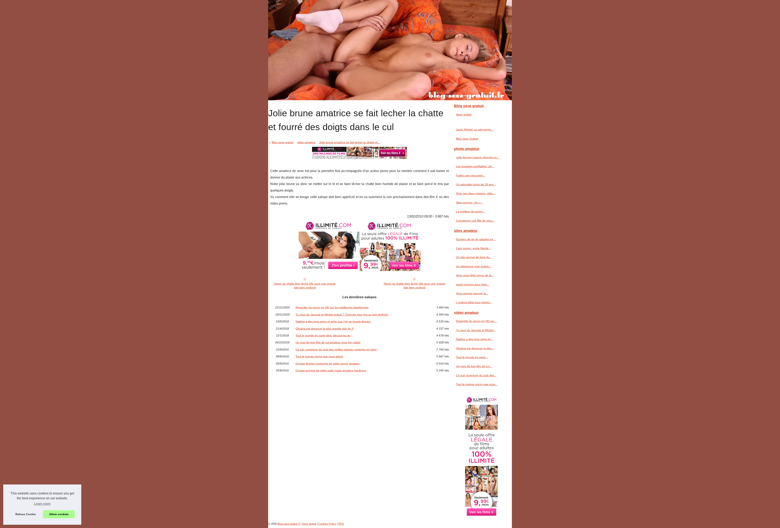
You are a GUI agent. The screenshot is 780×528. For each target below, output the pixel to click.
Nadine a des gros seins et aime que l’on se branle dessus (333, 321)
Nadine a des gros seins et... (474, 339)
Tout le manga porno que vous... (477, 384)
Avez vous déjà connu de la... (475, 275)
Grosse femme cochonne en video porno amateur (328, 363)
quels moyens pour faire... (473, 284)
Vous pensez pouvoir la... (472, 293)
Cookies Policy (327, 523)
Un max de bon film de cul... (474, 366)
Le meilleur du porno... (470, 211)
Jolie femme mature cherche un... (477, 157)
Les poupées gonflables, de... (475, 166)
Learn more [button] (42, 503)
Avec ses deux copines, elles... (475, 193)
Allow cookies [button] (59, 514)
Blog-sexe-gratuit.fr (288, 523)
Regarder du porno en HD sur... (476, 321)
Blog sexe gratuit (282, 142)
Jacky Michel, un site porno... (474, 129)
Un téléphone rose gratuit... (473, 266)
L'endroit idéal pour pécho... (474, 302)
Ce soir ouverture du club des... (476, 375)
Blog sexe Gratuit (467, 138)
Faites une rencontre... (470, 175)
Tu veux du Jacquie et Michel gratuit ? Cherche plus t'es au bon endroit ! (342, 314)
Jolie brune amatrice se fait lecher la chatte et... (349, 142)
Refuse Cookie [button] (25, 514)
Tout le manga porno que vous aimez (319, 356)
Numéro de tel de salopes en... (476, 239)
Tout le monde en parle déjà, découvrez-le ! (323, 335)
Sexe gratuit (463, 114)
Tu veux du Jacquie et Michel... (476, 330)
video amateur (306, 142)
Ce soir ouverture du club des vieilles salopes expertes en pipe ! (337, 349)
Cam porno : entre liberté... (473, 248)
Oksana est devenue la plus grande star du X (325, 328)
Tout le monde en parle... (472, 357)
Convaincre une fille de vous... (475, 220)
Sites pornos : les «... (469, 202)
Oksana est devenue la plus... (475, 348)
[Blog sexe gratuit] (390, 50)
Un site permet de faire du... (474, 257)
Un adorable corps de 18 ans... (476, 184)
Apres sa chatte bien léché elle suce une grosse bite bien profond (305, 285)
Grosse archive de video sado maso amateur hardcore (331, 370)
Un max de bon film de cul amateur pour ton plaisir (328, 342)
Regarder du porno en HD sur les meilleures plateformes (332, 307)
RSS (341, 523)
